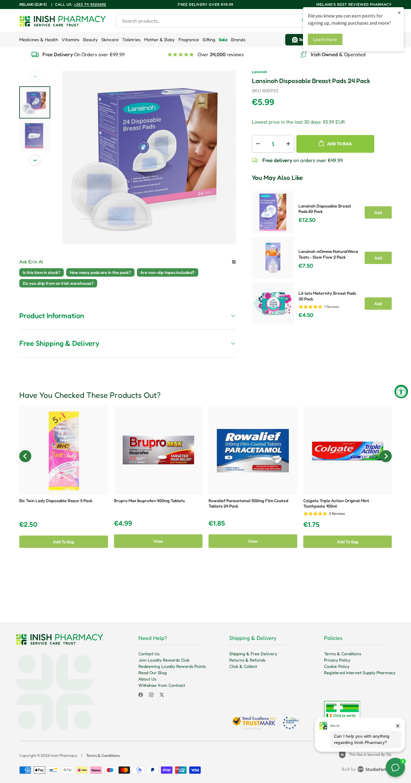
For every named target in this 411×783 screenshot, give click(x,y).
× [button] (399, 12)
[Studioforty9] (367, 770)
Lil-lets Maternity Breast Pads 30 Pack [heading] (327, 295)
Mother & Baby (159, 39)
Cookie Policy (336, 666)
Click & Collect (243, 666)
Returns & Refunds (247, 659)
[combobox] (214, 21)
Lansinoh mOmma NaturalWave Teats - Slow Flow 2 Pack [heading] (328, 254)
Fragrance (188, 39)
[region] (322, 256)
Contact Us (148, 653)
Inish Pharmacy (64, 755)
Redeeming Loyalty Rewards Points (172, 666)
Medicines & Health (38, 39)
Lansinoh (259, 71)
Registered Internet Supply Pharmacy (359, 672)
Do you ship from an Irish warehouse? (58, 283)
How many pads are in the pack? (100, 272)
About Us (147, 678)
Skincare (110, 39)
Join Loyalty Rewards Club (164, 659)
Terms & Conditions (342, 653)
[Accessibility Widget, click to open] (401, 391)
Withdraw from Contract (161, 685)
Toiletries (131, 39)
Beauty (90, 39)
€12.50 (307, 220)
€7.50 (305, 266)
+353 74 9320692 (90, 4)
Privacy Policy (337, 659)
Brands (238, 39)
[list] (149, 157)
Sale (223, 39)
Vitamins (70, 39)
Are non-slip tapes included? (167, 272)
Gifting (208, 39)
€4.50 (306, 315)
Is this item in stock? (41, 272)
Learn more (325, 39)
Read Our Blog (152, 672)
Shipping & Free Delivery (253, 653)
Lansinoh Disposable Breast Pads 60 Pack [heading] (324, 208)
